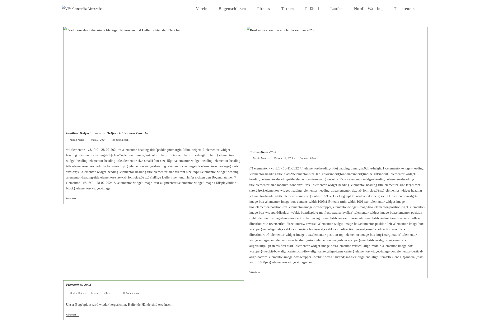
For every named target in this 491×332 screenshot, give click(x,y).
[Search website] (427, 8)
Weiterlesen (72, 198)
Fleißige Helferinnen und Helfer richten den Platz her (108, 133)
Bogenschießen (120, 139)
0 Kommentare (131, 293)
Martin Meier (77, 139)
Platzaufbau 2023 (262, 152)
